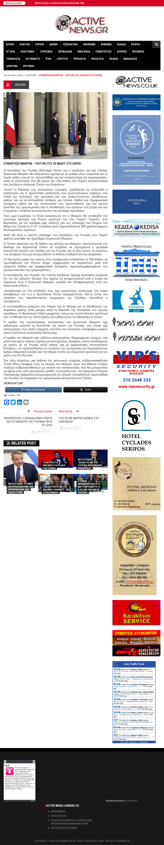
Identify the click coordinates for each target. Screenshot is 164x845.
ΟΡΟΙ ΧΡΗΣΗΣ (58, 815)
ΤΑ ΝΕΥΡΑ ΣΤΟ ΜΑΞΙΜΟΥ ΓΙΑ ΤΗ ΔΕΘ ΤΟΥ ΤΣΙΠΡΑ (54, 465)
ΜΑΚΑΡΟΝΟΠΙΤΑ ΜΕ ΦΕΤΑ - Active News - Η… (133, 737)
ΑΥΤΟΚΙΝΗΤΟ (33, 58)
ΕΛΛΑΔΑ (121, 44)
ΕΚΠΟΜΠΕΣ (138, 51)
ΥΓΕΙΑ (48, 58)
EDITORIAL (29, 66)
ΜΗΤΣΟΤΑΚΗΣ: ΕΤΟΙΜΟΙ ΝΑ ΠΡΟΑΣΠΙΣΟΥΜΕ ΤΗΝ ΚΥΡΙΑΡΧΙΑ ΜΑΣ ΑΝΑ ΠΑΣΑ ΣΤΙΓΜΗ (20, 488)
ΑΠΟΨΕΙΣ (122, 51)
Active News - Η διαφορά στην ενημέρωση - (137, 679)
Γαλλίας (102, 170)
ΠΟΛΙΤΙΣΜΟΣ (27, 51)
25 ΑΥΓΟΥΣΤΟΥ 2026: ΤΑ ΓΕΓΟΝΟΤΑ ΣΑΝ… (132, 670)
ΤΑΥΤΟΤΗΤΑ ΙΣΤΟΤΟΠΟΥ (64, 828)
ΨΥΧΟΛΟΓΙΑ (79, 58)
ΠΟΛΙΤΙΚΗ (24, 44)
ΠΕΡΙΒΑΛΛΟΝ (65, 51)
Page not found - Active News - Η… (128, 686)
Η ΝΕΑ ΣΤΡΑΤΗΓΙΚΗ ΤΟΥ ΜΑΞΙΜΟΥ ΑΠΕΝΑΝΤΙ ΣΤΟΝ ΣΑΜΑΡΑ (55, 489)
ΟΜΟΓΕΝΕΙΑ (83, 51)
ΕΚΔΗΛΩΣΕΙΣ (130, 58)
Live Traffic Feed (134, 664)
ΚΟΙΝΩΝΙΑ (106, 44)
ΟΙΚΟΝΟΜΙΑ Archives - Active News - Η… (136, 694)
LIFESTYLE (62, 58)
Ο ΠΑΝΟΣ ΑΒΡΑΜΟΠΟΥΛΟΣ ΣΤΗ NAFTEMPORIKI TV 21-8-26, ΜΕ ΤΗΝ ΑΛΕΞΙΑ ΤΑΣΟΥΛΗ (89, 487)
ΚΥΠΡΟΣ (135, 44)
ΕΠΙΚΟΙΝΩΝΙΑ (58, 811)
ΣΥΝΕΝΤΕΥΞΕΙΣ (103, 51)
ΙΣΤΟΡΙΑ (10, 51)
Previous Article (43, 411)
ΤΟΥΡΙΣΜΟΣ (46, 51)
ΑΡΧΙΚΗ (10, 44)
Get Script (124, 742)
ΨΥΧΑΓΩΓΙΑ (97, 58)
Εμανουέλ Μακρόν (16, 174)
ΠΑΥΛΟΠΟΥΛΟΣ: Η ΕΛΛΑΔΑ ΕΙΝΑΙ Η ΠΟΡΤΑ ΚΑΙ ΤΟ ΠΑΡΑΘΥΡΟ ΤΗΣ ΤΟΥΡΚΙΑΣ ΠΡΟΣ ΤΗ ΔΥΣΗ (28, 421)
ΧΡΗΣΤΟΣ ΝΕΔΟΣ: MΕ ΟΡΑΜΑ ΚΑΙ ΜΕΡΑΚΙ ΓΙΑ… (134, 722)
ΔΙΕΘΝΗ (53, 44)
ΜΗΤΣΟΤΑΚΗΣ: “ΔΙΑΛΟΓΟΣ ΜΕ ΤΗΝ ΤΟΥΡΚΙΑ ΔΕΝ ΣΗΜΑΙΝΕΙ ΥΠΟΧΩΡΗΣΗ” (90, 464)
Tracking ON (143, 742)
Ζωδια (32, 801)
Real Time (133, 742)
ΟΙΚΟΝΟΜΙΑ (89, 44)
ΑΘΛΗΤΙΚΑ (12, 66)
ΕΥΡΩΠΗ (39, 44)
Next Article (66, 411)
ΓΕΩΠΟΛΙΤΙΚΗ (70, 44)
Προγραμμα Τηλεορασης (114, 801)
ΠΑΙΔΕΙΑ (113, 58)
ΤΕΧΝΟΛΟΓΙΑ (13, 58)
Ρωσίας (32, 170)
